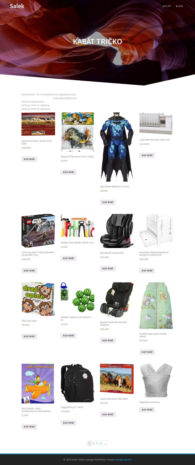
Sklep (167, 6)
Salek (17, 6)
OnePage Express (122, 459)
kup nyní (29, 159)
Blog (179, 6)
